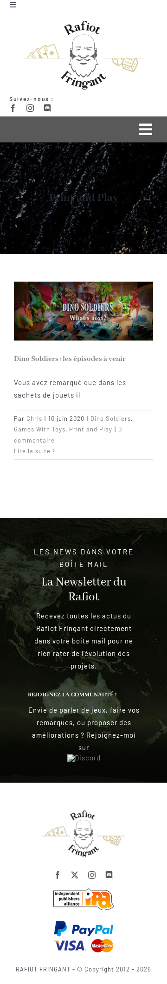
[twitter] (75, 875)
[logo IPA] (83, 892)
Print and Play (90, 429)
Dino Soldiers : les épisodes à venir (70, 359)
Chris (34, 418)
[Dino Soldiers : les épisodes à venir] (83, 311)
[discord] (47, 108)
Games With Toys (39, 429)
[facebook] (13, 108)
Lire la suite (32, 451)
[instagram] (30, 108)
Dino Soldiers (110, 418)
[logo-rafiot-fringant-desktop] (83, 814)
